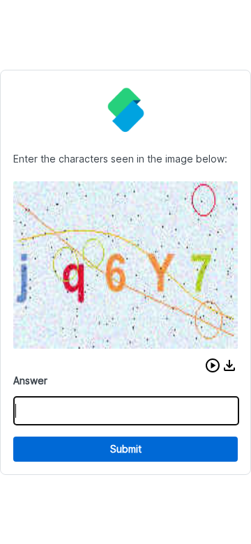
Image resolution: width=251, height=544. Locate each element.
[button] (212, 365)
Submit (126, 449)
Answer (30, 380)
